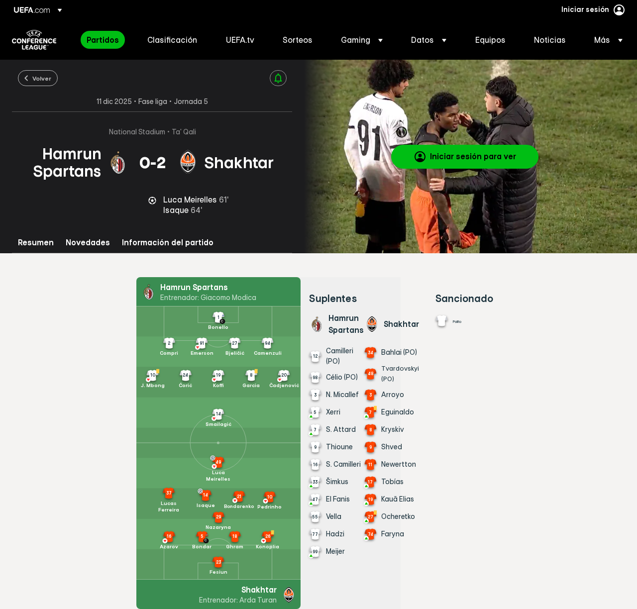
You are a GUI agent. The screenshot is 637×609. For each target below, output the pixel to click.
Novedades (88, 242)
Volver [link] (41, 78)
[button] (361, 39)
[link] (102, 39)
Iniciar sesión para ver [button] (473, 156)
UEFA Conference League (34, 40)
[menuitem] (104, 39)
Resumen (36, 242)
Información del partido (167, 242)
